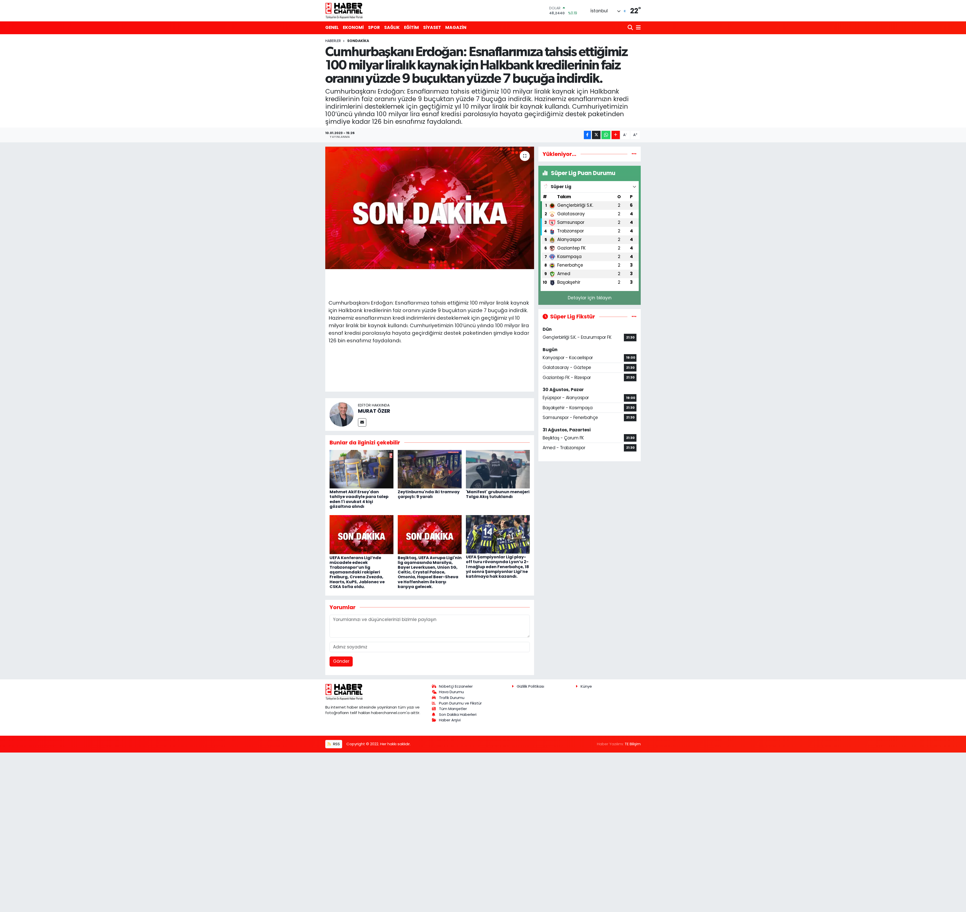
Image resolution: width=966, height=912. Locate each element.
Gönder (341, 661)
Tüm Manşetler (453, 708)
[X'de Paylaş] (596, 135)
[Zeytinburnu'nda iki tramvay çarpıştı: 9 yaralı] (430, 469)
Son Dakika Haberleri (457, 714)
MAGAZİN (455, 27)
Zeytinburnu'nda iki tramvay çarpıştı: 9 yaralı (429, 494)
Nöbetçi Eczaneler (456, 686)
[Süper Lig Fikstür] (634, 316)
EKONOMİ (353, 27)
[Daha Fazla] (616, 135)
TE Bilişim (633, 744)
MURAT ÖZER (374, 410)
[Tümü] (634, 154)
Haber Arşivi (450, 720)
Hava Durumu (451, 691)
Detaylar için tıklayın (590, 298)
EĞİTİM (411, 27)
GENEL (332, 27)
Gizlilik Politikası (530, 686)
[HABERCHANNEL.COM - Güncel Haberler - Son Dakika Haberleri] (344, 10)
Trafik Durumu (451, 697)
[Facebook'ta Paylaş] (587, 135)
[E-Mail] (362, 422)
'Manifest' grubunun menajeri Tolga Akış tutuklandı (498, 494)
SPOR (374, 27)
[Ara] (631, 27)
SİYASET (432, 27)
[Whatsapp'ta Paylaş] (605, 135)
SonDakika (358, 40)
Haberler (333, 40)
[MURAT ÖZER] (342, 414)
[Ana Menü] (637, 27)
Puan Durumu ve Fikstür (460, 703)
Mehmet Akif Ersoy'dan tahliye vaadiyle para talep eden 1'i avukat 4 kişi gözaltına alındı (359, 499)
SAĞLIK (392, 27)
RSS (336, 744)
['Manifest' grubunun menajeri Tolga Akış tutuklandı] (498, 469)
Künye (586, 686)
